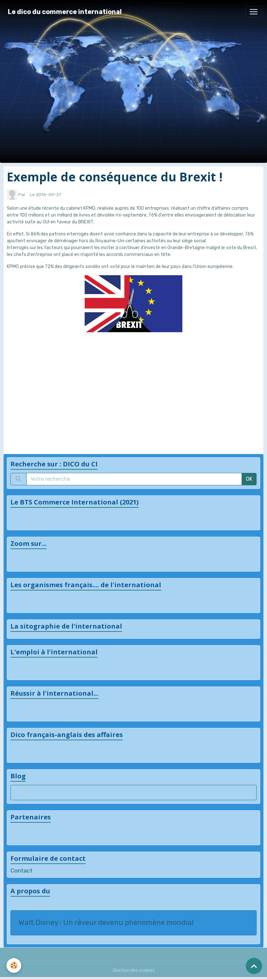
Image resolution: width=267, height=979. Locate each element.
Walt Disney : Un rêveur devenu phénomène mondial (106, 922)
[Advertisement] (133, 388)
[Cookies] (14, 965)
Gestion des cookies (134, 970)
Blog (21, 792)
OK (249, 479)
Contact (21, 870)
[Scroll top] (254, 966)
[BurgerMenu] (254, 11)
